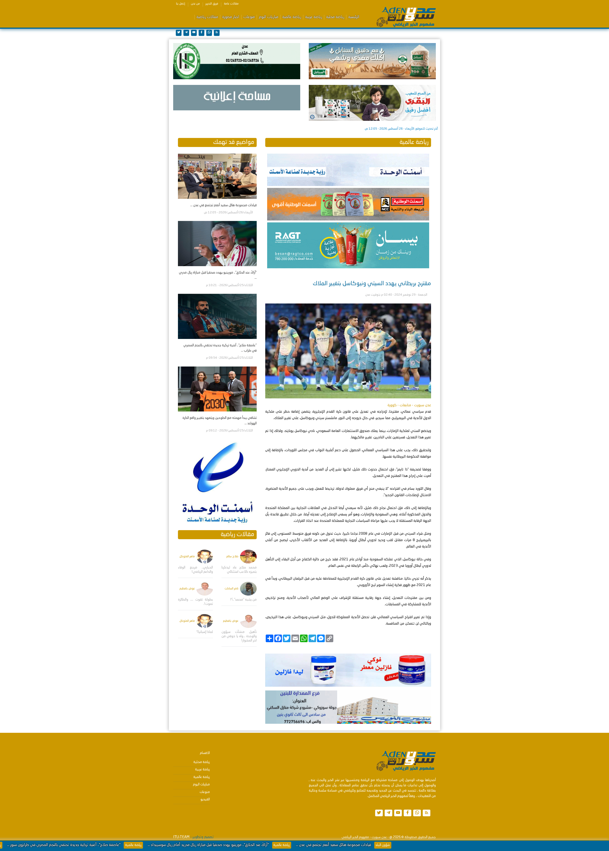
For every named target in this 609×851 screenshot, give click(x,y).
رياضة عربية (313, 17)
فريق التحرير (212, 3)
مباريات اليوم (268, 17)
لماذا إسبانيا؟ (204, 632)
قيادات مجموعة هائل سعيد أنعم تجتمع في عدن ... (421, 845)
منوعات (249, 17)
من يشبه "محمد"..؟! (243, 599)
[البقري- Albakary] (372, 103)
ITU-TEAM (181, 837)
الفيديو (205, 799)
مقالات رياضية (207, 17)
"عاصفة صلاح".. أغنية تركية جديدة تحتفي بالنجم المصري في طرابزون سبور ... (152, 845)
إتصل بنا (180, 3)
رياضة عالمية (291, 17)
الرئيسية (353, 17)
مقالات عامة (231, 3)
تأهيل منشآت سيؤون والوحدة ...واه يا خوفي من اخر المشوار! (238, 636)
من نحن (195, 3)
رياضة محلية (335, 17)
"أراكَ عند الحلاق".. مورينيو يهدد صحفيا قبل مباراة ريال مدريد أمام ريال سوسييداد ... (296, 845)
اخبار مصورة (230, 17)
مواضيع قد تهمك (233, 142)
